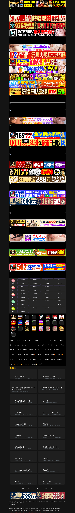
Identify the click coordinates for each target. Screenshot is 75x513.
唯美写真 (47, 301)
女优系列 (35, 294)
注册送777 (55, 340)
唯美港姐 (47, 286)
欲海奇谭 (45, 401)
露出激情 (35, 301)
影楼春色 (45, 458)
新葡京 (11, 345)
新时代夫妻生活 (19, 376)
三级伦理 (23, 283)
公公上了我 (18, 481)
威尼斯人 (12, 340)
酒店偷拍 (62, 345)
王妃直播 (19, 349)
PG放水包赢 (37, 345)
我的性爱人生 (18, 412)
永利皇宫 (26, 354)
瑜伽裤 (47, 297)
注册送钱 (48, 340)
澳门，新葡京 (33, 359)
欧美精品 (47, 279)
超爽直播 (50, 345)
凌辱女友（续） (19, 458)
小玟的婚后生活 (19, 447)
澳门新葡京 (56, 349)
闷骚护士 (60, 297)
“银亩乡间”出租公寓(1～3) (50, 447)
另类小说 (23, 311)
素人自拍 (60, 283)
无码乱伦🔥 (60, 354)
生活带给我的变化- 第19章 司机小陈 (52, 388)
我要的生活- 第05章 (48, 435)
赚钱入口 (41, 364)
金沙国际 (26, 359)
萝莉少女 (60, 279)
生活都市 (23, 308)
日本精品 (35, 283)
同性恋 (59, 304)
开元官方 (12, 359)
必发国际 (50, 349)
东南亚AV (60, 286)
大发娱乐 (12, 354)
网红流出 (47, 290)
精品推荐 (23, 279)
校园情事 (35, 308)
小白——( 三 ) (47, 481)
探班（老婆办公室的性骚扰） (23, 470)
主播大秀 (12, 349)
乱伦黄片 (25, 349)
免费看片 (40, 359)
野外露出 (60, 290)
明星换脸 (35, 297)
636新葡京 (40, 354)
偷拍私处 (31, 349)
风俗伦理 (60, 308)
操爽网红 (44, 345)
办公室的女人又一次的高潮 (50, 412)
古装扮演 (23, 294)
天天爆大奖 (19, 359)
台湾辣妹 (23, 286)
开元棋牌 (24, 340)
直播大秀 (53, 359)
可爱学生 (47, 294)
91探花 (35, 290)
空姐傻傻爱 (18, 435)
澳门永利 (37, 340)
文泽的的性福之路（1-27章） (23, 401)
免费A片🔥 (19, 364)
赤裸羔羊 (45, 470)
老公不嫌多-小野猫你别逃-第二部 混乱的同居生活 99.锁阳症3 (24, 388)
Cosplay (47, 283)
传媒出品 (23, 304)
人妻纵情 (47, 308)
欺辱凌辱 (23, 290)
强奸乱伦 (35, 279)
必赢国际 (24, 345)
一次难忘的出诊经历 (20, 424)
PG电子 (42, 340)
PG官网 (18, 340)
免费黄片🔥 (34, 364)
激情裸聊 (47, 354)
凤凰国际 (30, 345)
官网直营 (30, 340)
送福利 (61, 340)
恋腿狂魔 (60, 294)
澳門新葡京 (19, 354)
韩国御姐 (35, 286)
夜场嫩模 (44, 349)
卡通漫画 (23, 301)
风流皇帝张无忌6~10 (49, 376)
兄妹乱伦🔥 (27, 364)
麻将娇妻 (45, 424)
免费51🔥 (53, 354)
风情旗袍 (23, 297)
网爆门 (59, 301)
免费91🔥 (12, 364)
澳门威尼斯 (59, 359)
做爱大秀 (47, 359)
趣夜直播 (37, 349)
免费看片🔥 (33, 354)
